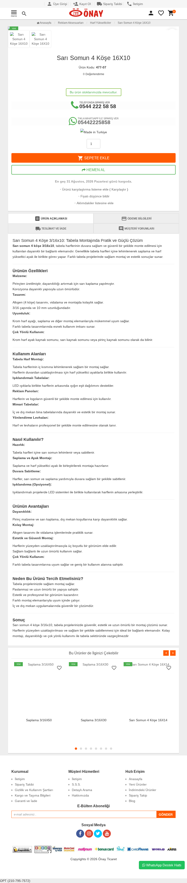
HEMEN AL (95, 170)
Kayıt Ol (82, 4)
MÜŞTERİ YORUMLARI (136, 228)
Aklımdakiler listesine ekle (94, 203)
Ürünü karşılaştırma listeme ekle (84, 189)
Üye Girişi (57, 4)
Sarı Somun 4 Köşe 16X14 (148, 720)
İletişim (135, 4)
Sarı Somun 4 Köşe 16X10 (134, 22)
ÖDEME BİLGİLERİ (136, 218)
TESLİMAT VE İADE (50, 228)
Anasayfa (45, 22)
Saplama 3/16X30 (93, 720)
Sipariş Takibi (109, 4)
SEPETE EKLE (93, 158)
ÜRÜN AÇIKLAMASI (51, 218)
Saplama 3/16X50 (39, 720)
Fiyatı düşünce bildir (93, 196)
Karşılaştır (119, 189)
